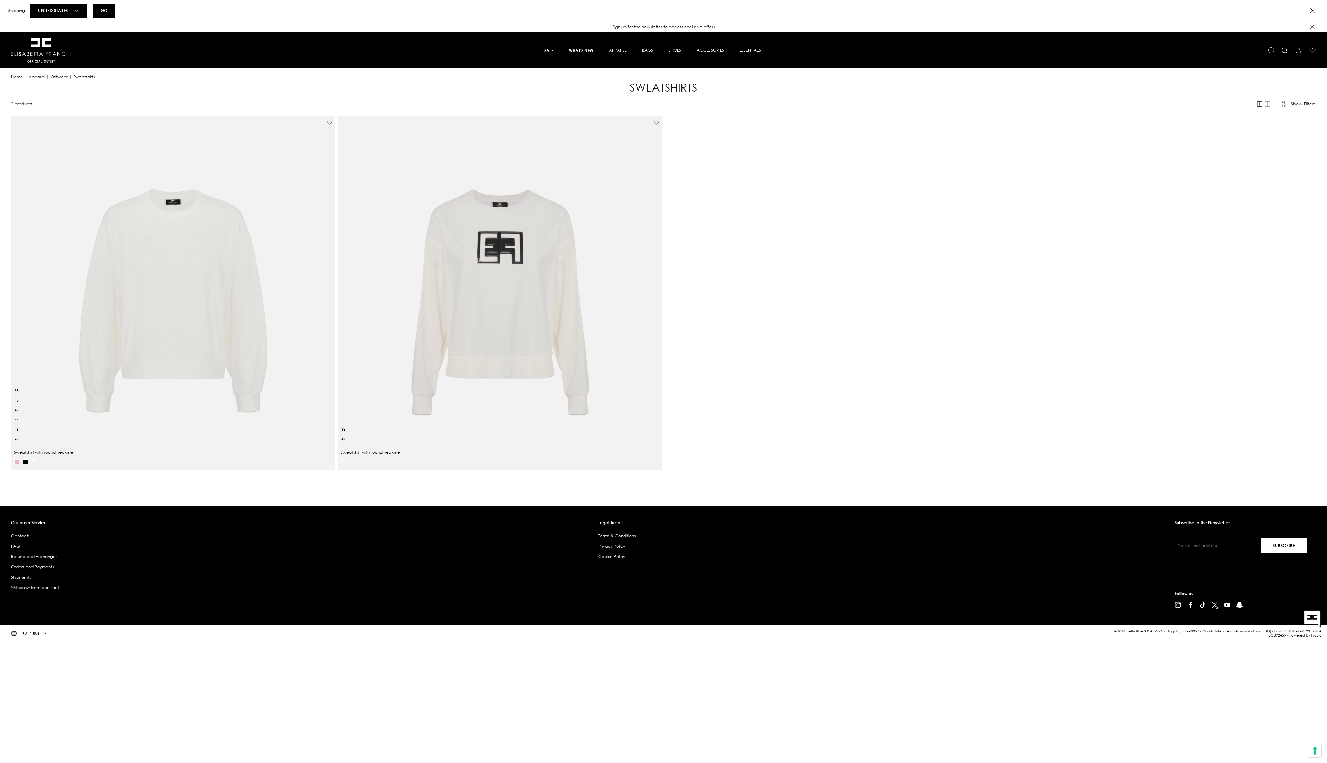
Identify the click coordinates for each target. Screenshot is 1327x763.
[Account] (1298, 50)
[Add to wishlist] (329, 122)
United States (53, 10)
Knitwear (59, 77)
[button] (663, 27)
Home (17, 77)
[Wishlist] (1312, 50)
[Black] (25, 461)
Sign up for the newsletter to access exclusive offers (663, 27)
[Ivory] (34, 461)
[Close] (1313, 10)
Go (104, 10)
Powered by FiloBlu (1305, 635)
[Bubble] (16, 461)
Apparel (37, 77)
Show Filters (1303, 104)
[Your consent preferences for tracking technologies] (1314, 750)
